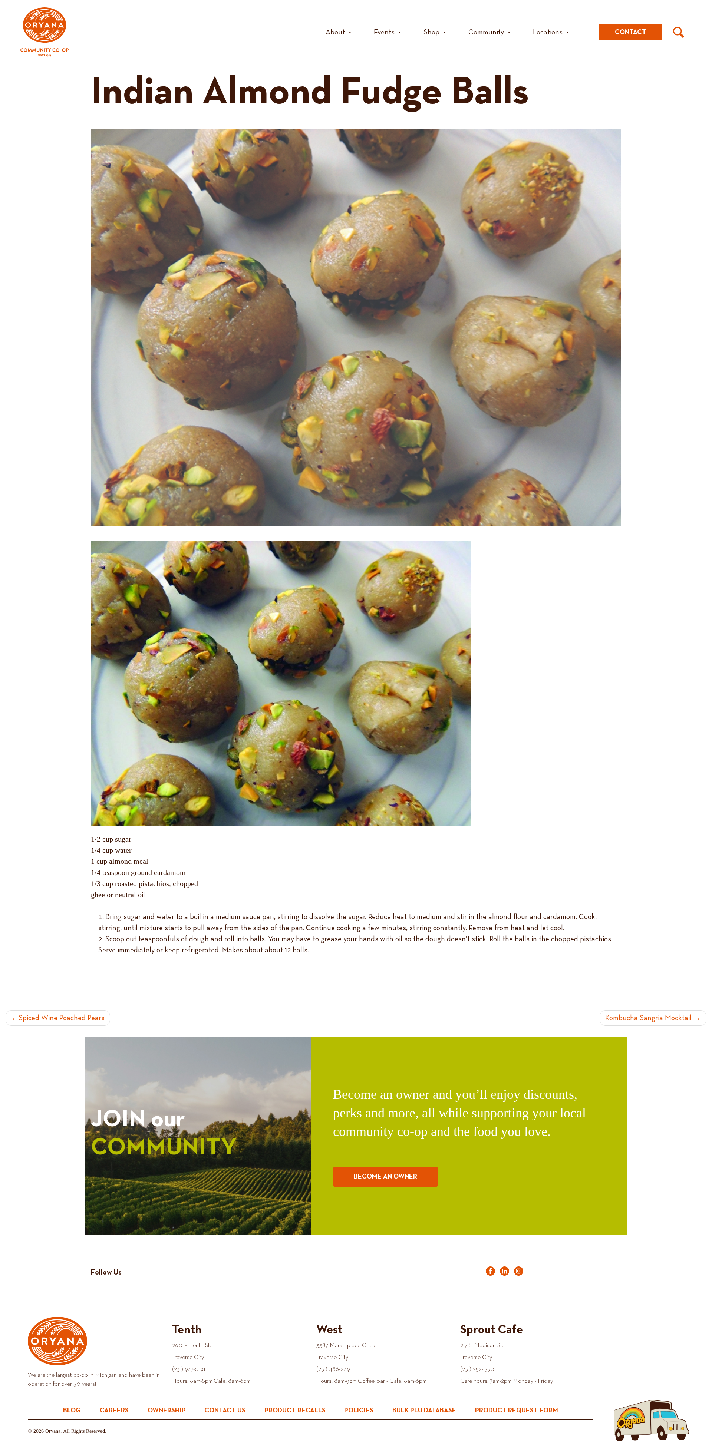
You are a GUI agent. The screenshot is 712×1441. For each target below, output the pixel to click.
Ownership (167, 1410)
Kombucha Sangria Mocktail (648, 1018)
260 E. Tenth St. (192, 1346)
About (335, 32)
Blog (72, 1410)
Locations (548, 32)
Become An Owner (385, 1176)
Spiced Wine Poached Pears (62, 1018)
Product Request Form (516, 1410)
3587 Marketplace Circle (346, 1346)
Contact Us (224, 1410)
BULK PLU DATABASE (424, 1410)
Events (384, 32)
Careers (114, 1410)
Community (486, 32)
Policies (358, 1410)
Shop (431, 32)
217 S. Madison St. (481, 1346)
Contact (630, 32)
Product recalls (295, 1410)
